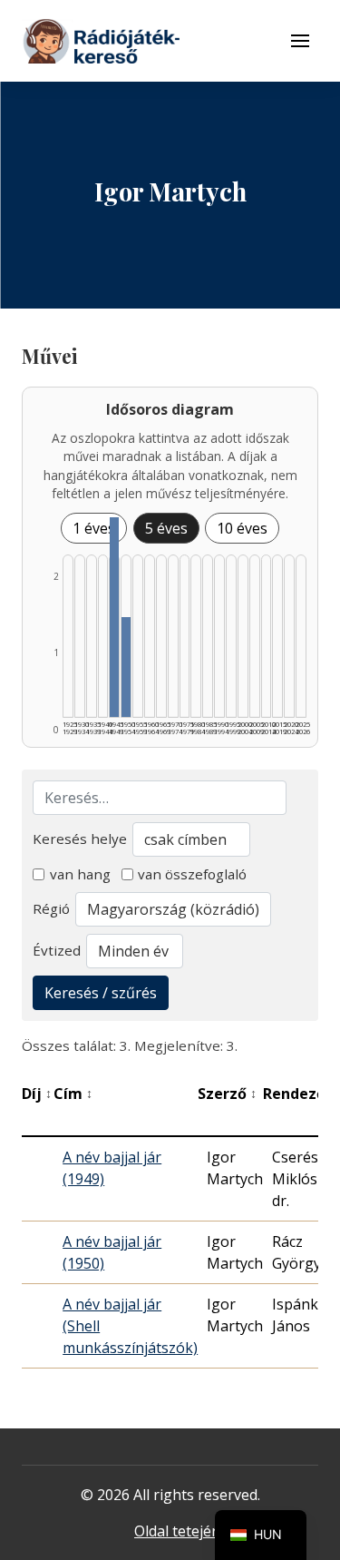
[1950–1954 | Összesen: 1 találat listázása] (126, 667)
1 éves (94, 528)
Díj (37, 1094)
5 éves (166, 528)
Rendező (299, 1094)
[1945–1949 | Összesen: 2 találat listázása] (114, 617)
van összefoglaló (192, 874)
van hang (80, 874)
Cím (72, 1094)
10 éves (242, 528)
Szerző (227, 1094)
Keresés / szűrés (100, 993)
